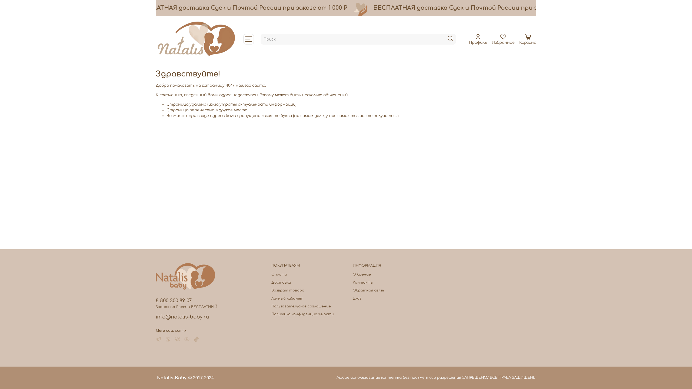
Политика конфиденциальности (302, 314)
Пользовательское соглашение (301, 306)
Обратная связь (368, 290)
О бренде (362, 274)
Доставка (281, 282)
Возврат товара (287, 290)
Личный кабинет (287, 298)
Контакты (363, 282)
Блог (357, 298)
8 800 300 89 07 (174, 300)
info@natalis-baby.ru (182, 317)
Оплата (279, 274)
